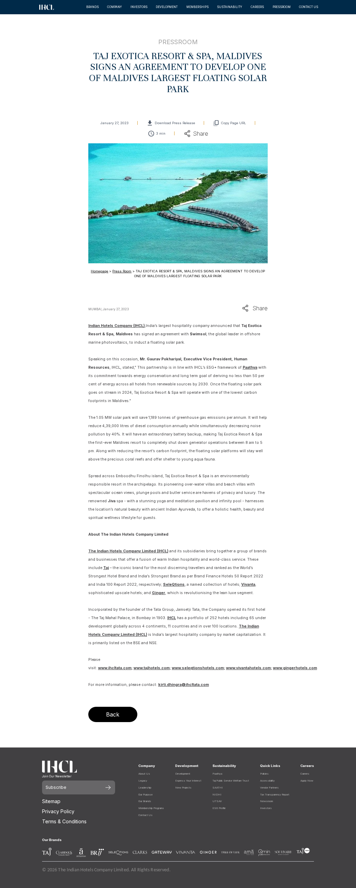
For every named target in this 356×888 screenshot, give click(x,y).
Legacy (142, 780)
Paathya (217, 773)
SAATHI (217, 787)
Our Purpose (145, 794)
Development (182, 773)
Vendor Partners (269, 787)
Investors (266, 808)
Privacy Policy (58, 811)
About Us (144, 773)
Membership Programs (151, 808)
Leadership (144, 787)
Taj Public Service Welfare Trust (230, 780)
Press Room (121, 271)
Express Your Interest (188, 780)
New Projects (183, 787)
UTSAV (217, 801)
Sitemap (51, 801)
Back (112, 714)
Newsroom (266, 801)
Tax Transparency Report (274, 794)
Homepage (99, 271)
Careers (304, 773)
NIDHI (216, 794)
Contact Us (145, 815)
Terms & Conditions (64, 821)
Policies (264, 773)
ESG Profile (219, 808)
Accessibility (267, 780)
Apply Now (306, 780)
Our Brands (144, 801)
